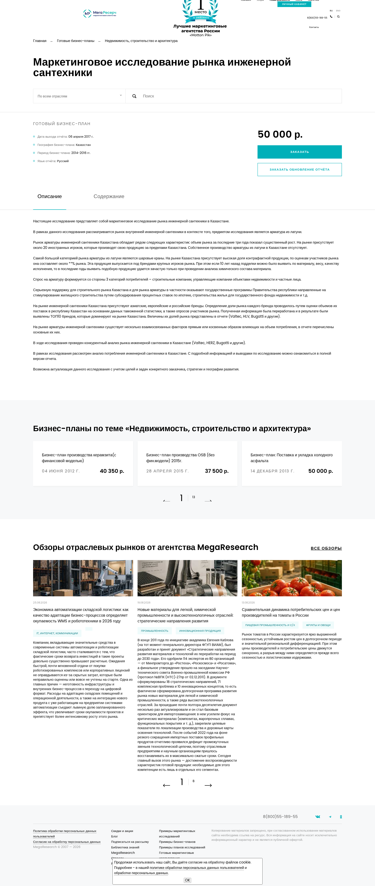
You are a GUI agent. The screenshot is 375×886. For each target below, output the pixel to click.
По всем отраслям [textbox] (52, 96)
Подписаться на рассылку (130, 842)
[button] (208, 786)
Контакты (314, 27)
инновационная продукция (200, 631)
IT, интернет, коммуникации (57, 633)
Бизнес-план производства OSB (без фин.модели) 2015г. (180, 457)
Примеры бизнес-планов (177, 842)
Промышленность (154, 631)
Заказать (299, 152)
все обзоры (326, 548)
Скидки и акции (122, 831)
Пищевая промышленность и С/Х (270, 625)
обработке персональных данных (141, 872)
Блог (114, 836)
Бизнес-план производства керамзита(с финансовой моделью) (79, 457)
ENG (338, 10)
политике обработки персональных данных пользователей (197, 867)
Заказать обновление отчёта (300, 169)
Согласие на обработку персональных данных (67, 842)
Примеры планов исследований (182, 847)
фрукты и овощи (318, 625)
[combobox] (79, 96)
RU (331, 10)
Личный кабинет (294, 4)
